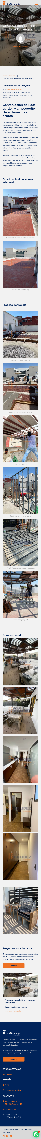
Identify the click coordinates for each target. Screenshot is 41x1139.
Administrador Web (20, 46)
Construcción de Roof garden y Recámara (20, 1001)
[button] (36, 1134)
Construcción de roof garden (14, 89)
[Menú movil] (36, 4)
